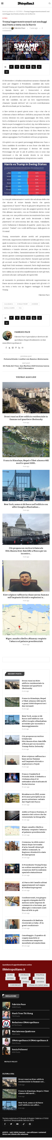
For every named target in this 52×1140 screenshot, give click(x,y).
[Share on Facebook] (17, 67)
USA (20, 308)
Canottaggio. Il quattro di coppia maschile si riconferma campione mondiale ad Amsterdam (34, 939)
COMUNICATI (15, 985)
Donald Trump (22, 304)
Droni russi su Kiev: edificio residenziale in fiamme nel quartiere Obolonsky (33, 684)
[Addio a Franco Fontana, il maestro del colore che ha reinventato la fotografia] (12, 815)
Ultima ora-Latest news (38, 985)
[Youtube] (17, 1124)
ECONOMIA (39, 978)
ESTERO (19, 11)
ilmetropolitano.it (8, 11)
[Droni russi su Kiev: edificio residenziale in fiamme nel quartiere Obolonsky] (26, 397)
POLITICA (40, 975)
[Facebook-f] (4, 1124)
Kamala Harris (9, 308)
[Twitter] (11, 1124)
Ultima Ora (8, 1074)
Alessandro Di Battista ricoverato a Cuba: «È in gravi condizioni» (33, 923)
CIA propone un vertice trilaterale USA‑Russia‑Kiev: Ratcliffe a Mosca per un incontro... (26, 551)
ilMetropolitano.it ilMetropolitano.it (30, 1040)
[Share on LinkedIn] (33, 67)
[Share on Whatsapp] (39, 67)
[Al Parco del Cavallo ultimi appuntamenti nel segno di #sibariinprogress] (12, 886)
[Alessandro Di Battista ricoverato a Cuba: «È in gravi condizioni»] (12, 924)
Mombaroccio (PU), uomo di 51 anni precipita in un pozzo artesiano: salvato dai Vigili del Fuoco (33, 798)
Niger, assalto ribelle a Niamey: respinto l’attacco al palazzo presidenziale (34, 829)
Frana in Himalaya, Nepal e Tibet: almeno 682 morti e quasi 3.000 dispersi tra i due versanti (34, 702)
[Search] (49, 4)
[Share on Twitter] (22, 67)
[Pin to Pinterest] (28, 67)
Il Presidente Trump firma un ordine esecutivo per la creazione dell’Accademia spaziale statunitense (34, 869)
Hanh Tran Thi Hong (22, 1013)
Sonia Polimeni (20, 1049)
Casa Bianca (8, 304)
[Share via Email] (6, 72)
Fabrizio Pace (22, 332)
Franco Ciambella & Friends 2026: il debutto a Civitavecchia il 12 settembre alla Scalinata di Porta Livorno (34, 779)
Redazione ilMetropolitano (25, 1022)
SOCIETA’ (40, 982)
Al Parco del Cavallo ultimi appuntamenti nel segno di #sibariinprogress (34, 885)
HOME (10, 975)
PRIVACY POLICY (10, 1062)
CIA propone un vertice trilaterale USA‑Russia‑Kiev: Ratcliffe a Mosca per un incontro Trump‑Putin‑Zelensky (34, 741)
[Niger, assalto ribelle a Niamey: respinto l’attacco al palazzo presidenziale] (26, 619)
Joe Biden (35, 304)
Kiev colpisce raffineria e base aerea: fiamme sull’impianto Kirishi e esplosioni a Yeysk (34, 760)
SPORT (24, 978)
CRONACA (24, 975)
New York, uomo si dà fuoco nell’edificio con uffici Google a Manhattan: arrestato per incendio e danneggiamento (34, 721)
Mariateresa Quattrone (23, 1031)
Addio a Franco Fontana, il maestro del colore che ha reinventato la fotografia (34, 814)
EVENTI (26, 982)
